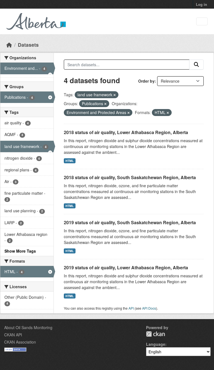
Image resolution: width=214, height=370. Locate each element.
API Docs (149, 308)
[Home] (9, 44)
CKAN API (13, 334)
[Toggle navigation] (202, 22)
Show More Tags (20, 251)
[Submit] (196, 65)
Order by (146, 81)
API (131, 308)
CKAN (155, 334)
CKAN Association (20, 342)
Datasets (28, 44)
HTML (69, 161)
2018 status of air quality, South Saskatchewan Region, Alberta (130, 177)
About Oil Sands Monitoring (28, 327)
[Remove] (114, 95)
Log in (201, 4)
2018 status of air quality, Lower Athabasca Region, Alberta (126, 132)
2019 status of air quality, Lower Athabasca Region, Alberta (126, 267)
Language (155, 344)
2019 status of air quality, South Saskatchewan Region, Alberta (130, 222)
